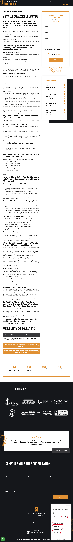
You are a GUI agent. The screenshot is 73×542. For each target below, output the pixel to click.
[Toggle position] (67, 505)
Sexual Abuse (49, 112)
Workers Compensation (51, 105)
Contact (68, 2)
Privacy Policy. (50, 539)
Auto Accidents (49, 89)
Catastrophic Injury (50, 87)
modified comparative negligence (28, 126)
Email (47, 32)
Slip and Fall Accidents (51, 94)
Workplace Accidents (51, 103)
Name (47, 26)
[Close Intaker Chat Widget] (69, 505)
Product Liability (50, 98)
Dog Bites (48, 96)
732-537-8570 (66, 4)
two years (11, 146)
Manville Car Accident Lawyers (14, 11)
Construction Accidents (51, 101)
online (6, 316)
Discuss (27, 111)
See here (58, 54)
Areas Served (47, 2)
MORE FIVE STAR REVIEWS (61, 450)
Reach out (20, 41)
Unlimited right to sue (21, 101)
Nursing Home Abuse (51, 110)
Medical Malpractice (50, 108)
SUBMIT (55, 60)
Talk (4, 298)
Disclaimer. (44, 539)
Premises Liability (50, 92)
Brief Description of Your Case (52, 49)
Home (4, 11)
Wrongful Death (49, 114)
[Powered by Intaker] (63, 539)
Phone (47, 38)
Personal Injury (49, 85)
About (31, 2)
